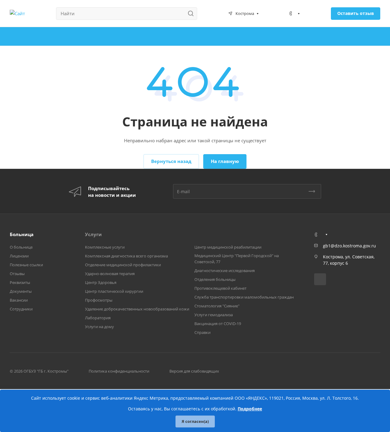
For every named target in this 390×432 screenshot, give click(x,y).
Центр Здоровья (100, 282)
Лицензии (19, 256)
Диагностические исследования (224, 270)
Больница (22, 234)
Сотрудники (21, 309)
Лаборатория (98, 317)
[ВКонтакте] (320, 279)
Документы (21, 291)
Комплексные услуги (105, 247)
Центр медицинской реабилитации (227, 247)
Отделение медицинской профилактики (123, 264)
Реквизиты (20, 282)
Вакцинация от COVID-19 (217, 323)
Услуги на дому (99, 326)
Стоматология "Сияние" (216, 306)
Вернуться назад (171, 161)
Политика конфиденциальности (119, 371)
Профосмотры (98, 300)
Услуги (93, 234)
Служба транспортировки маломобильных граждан (244, 297)
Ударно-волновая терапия (110, 273)
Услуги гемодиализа (213, 314)
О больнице (21, 247)
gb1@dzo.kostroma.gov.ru (349, 246)
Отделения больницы (215, 279)
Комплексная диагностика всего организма (126, 256)
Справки (202, 332)
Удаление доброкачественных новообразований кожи (137, 309)
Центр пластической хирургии (114, 291)
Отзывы (17, 273)
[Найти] (192, 13)
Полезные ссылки (26, 264)
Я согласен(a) (195, 421)
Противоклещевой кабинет (220, 288)
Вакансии (19, 300)
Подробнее (250, 409)
